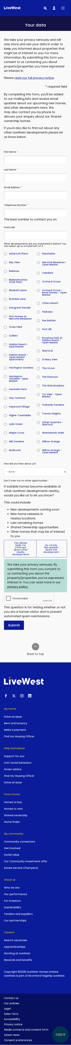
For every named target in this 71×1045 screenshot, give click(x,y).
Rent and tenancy (15, 723)
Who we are (11, 888)
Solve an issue (13, 717)
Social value (11, 855)
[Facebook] (6, 696)
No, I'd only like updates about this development (51, 549)
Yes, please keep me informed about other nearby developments (20, 548)
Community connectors (19, 841)
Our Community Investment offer (25, 861)
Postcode (9, 227)
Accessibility (12, 1019)
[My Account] (54, 8)
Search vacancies (15, 940)
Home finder (12, 822)
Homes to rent (13, 809)
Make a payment (15, 730)
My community (13, 834)
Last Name (11, 169)
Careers (9, 932)
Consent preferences (18, 1040)
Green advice (12, 769)
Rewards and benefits (18, 960)
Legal (7, 1008)
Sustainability (12, 907)
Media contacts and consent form (26, 1030)
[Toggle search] (45, 8)
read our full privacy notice (34, 78)
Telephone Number (16, 205)
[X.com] (14, 696)
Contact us (11, 998)
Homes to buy (13, 802)
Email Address (13, 187)
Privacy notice (13, 1024)
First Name (11, 152)
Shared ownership (15, 815)
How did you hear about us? (20, 464)
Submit (14, 625)
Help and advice (14, 748)
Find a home (12, 794)
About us (9, 880)
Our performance (15, 894)
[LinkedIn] (30, 696)
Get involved (12, 848)
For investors (12, 901)
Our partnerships (15, 920)
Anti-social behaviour (18, 763)
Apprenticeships (14, 947)
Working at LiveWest (17, 953)
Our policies (11, 1003)
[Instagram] (22, 696)
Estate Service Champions (21, 868)
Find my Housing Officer (19, 736)
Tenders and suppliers (18, 914)
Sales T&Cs (11, 1014)
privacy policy (17, 587)
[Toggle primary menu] (63, 8)
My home (10, 709)
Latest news (11, 1035)
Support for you (14, 756)
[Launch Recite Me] (60, 1034)
